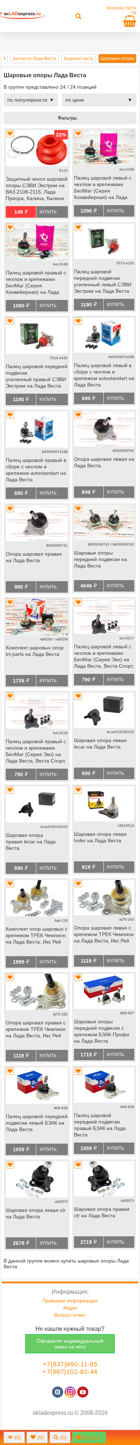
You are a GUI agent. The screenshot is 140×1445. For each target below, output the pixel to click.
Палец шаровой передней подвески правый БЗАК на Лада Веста (100, 1125)
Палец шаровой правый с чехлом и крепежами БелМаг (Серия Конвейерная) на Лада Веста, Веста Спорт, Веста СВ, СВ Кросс (36, 283)
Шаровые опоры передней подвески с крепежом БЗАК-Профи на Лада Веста (101, 1031)
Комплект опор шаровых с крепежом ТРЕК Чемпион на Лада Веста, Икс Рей (36, 935)
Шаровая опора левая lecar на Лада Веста (100, 743)
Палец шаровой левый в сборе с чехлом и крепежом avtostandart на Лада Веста (104, 375)
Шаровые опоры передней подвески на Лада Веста (100, 559)
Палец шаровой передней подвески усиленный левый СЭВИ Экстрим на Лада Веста (102, 281)
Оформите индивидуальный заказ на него (70, 1343)
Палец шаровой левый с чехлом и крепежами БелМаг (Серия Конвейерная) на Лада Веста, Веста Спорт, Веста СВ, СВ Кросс (102, 188)
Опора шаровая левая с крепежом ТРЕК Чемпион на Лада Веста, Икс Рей (104, 934)
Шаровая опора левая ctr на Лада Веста (36, 1213)
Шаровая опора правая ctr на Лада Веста (102, 1212)
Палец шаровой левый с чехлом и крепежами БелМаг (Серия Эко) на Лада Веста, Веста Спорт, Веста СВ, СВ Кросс (104, 657)
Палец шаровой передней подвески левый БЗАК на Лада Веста (36, 1122)
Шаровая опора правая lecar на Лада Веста (31, 841)
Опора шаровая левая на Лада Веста (104, 462)
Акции (70, 1308)
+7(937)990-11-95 (70, 1364)
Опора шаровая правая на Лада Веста (34, 557)
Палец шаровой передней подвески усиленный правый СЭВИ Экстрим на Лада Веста (36, 376)
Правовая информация (70, 1300)
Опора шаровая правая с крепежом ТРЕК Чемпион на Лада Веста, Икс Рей (36, 1029)
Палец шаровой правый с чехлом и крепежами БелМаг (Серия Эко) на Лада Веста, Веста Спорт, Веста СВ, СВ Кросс (36, 751)
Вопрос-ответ (70, 1315)
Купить (48, 211)
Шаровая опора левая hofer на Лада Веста (100, 837)
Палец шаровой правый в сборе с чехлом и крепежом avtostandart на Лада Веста (36, 469)
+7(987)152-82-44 (70, 1371)
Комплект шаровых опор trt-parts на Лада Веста (35, 651)
